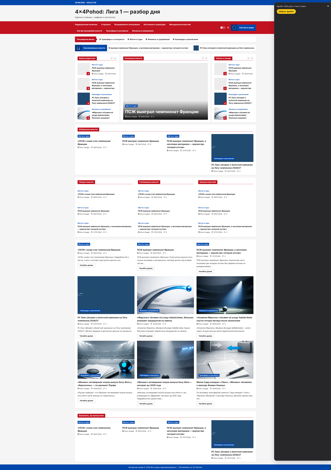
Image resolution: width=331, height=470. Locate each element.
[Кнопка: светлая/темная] (222, 27)
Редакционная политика (86, 24)
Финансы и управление (142, 31)
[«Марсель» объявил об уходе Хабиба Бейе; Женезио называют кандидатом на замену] (165, 295)
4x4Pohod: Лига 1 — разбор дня (117, 11)
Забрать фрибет (286, 11)
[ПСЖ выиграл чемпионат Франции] (165, 91)
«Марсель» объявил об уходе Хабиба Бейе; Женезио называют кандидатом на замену (84, 113)
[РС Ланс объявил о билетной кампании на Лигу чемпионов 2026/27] (232, 148)
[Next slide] (115, 58)
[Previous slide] (111, 58)
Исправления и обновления (127, 24)
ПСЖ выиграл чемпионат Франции (84, 69)
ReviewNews (184, 467)
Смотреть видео (246, 27)
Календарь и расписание (186, 39)
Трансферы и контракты (117, 31)
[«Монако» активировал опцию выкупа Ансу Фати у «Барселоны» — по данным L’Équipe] (106, 360)
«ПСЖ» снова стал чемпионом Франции (220, 113)
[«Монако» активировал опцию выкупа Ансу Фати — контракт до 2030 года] (165, 360)
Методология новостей (180, 24)
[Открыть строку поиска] (228, 27)
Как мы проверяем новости (89, 31)
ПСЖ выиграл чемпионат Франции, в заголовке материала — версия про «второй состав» (127, 48)
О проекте (106, 24)
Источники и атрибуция (155, 24)
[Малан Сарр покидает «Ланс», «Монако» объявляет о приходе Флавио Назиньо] (225, 360)
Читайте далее (87, 265)
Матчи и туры (136, 39)
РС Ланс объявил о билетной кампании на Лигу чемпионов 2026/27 (211, 48)
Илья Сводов (99, 74)
